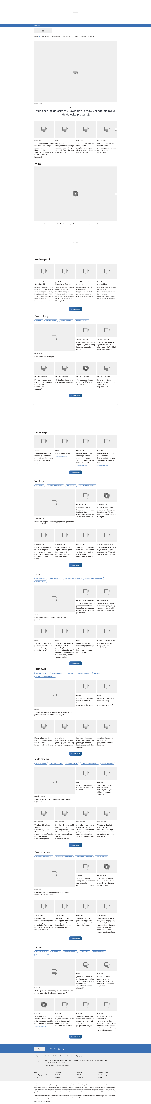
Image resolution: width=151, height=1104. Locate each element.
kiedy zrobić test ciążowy (87, 485)
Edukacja (37, 140)
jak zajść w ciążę (51, 320)
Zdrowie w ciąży (39, 518)
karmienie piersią (57, 673)
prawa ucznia (85, 951)
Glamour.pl (58, 1072)
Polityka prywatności (51, 1056)
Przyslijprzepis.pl (102, 1075)
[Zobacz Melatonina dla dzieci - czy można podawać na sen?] (86, 773)
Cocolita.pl (80, 1077)
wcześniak (70, 673)
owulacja (38, 320)
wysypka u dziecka (41, 673)
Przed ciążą (38, 353)
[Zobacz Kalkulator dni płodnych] (54, 337)
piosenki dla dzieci (107, 763)
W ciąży (36, 614)
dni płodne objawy (66, 320)
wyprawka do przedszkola (84, 856)
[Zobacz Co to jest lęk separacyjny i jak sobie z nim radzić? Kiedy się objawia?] (54, 873)
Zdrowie (58, 735)
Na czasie (37, 25)
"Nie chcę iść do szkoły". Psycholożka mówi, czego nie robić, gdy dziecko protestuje (75, 112)
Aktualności (101, 140)
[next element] (116, 139)
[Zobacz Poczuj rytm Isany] (65, 441)
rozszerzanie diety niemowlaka (45, 676)
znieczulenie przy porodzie (72, 578)
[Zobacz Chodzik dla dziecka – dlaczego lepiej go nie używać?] (54, 780)
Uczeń (78, 973)
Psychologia (101, 875)
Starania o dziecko (82, 339)
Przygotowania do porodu (85, 600)
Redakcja (69, 1056)
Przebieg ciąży (81, 504)
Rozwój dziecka (39, 796)
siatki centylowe (41, 763)
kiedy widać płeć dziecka (55, 485)
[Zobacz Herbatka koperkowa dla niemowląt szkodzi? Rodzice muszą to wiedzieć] (107, 686)
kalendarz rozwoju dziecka (89, 763)
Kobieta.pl (79, 1072)
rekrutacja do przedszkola (43, 856)
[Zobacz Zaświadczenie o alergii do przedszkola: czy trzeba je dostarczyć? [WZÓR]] (86, 866)
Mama (57, 450)
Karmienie (37, 735)
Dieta (99, 695)
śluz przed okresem (82, 320)
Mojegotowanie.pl (103, 1072)
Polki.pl (79, 1075)
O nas (62, 1056)
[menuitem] (37, 36)
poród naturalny (41, 578)
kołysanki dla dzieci (83, 673)
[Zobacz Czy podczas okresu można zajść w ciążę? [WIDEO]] (86, 368)
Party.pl (57, 1075)
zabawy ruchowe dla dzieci (64, 856)
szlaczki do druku (102, 856)
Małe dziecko (80, 450)
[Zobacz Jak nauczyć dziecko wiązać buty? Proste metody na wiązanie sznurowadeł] (107, 866)
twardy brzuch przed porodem (93, 578)
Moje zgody (79, 1056)
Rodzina (100, 450)
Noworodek (101, 735)
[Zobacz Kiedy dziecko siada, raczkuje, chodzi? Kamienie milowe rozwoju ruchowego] (86, 686)
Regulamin (39, 1056)
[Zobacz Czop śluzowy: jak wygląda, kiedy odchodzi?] (107, 631)
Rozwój (36, 709)
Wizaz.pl (57, 1077)
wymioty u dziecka (56, 763)
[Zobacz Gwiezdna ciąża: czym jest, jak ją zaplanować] (65, 368)
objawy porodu (40, 581)
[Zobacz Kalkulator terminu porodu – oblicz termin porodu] (54, 598)
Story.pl (100, 1077)
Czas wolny (80, 140)
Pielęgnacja (80, 735)
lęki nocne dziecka (71, 763)
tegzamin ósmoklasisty (43, 955)
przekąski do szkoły (70, 951)
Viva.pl (36, 1077)
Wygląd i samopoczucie (105, 544)
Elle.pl (35, 1072)
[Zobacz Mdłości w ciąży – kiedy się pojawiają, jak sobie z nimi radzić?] (54, 502)
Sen (77, 782)
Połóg (36, 640)
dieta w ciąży (71, 485)
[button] (75, 309)
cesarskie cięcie (55, 578)
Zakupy (57, 140)
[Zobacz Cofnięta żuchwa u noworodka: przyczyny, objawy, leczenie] (107, 726)
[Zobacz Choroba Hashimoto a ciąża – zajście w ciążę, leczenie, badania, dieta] (86, 330)
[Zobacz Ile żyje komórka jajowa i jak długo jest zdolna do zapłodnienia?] (107, 368)
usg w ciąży (39, 485)
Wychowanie (38, 822)
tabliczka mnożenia (41, 951)
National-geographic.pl (40, 1075)
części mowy (56, 951)
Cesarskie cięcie (102, 600)
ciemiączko (97, 673)
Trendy (36, 450)
